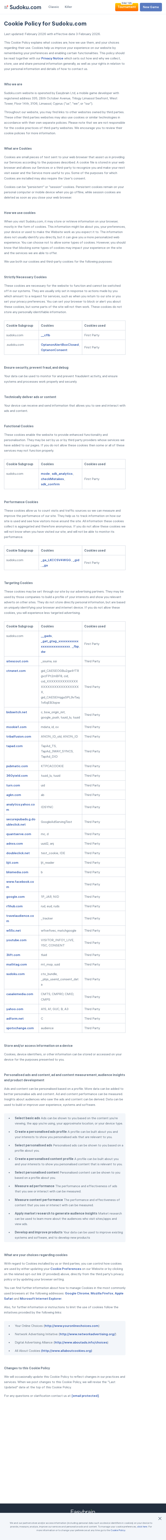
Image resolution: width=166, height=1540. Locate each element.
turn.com (13, 785)
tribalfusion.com (19, 736)
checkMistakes (52, 479)
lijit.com (12, 862)
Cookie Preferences (65, 1269)
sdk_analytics (62, 473)
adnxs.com (14, 843)
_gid (76, 560)
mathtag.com (17, 964)
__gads (46, 636)
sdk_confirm (50, 484)
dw (43, 652)
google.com (15, 897)
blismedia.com (17, 872)
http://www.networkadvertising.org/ (87, 1334)
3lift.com (13, 955)
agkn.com (14, 795)
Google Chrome (77, 1293)
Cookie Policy (118, 1530)
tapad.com (14, 746)
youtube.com (16, 940)
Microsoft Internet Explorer (41, 1298)
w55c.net (13, 930)
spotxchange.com (20, 1028)
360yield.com (17, 775)
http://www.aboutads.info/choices (81, 1342)
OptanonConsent (54, 350)
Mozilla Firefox (102, 1293)
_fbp (75, 646)
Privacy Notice (52, 58)
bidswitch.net (17, 712)
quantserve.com (19, 834)
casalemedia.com (20, 994)
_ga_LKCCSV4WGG (56, 560)
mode (45, 473)
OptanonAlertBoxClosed (60, 345)
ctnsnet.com (16, 671)
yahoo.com (15, 1009)
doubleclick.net (18, 853)
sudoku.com (15, 974)
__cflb (46, 335)
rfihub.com (14, 906)
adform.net (15, 1018)
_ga (45, 565)
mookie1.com (16, 727)
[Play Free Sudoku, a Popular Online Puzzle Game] (25, 7)
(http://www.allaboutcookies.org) (66, 1351)
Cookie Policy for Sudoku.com (45, 23)
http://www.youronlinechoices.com (71, 1326)
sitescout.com (17, 661)
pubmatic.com (17, 766)
